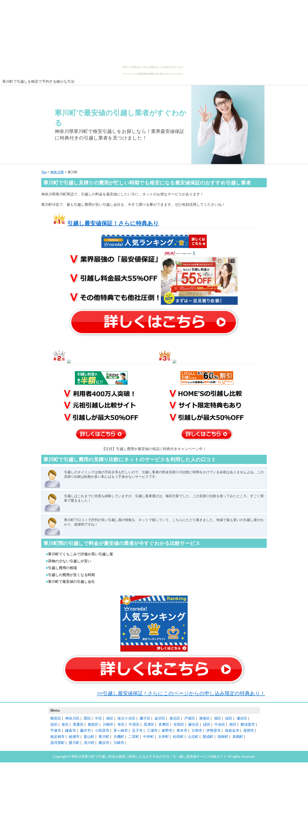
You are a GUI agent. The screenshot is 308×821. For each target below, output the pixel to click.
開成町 (208, 737)
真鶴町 (237, 737)
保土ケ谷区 (126, 718)
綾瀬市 (74, 737)
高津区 (149, 724)
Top (43, 172)
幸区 (121, 724)
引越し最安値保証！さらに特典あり (113, 223)
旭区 (217, 718)
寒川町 (104, 737)
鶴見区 (55, 718)
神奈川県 (57, 172)
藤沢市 (85, 730)
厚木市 (182, 730)
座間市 (248, 730)
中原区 (134, 724)
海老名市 (232, 730)
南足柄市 (57, 737)
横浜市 (104, 743)
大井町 (163, 737)
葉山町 (89, 737)
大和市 (196, 730)
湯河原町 (57, 743)
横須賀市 (248, 724)
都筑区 (93, 724)
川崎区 (108, 724)
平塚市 (55, 730)
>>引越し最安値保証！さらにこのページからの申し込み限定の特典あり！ (181, 693)
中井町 (148, 737)
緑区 (228, 718)
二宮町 (133, 737)
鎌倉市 (70, 730)
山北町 (193, 737)
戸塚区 (189, 718)
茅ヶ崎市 (120, 730)
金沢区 (159, 718)
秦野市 (167, 730)
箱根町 (223, 737)
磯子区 (145, 718)
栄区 (53, 724)
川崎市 (118, 743)
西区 (87, 718)
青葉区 (78, 724)
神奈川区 (72, 718)
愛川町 (74, 743)
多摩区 (164, 724)
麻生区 (193, 724)
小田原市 (102, 730)
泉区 (65, 724)
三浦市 (152, 730)
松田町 (178, 737)
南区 (109, 718)
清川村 (89, 743)
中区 (98, 718)
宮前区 (178, 724)
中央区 (219, 724)
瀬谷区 (242, 718)
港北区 (174, 718)
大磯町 (118, 737)
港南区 (204, 718)
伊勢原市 (213, 730)
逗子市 (137, 730)
